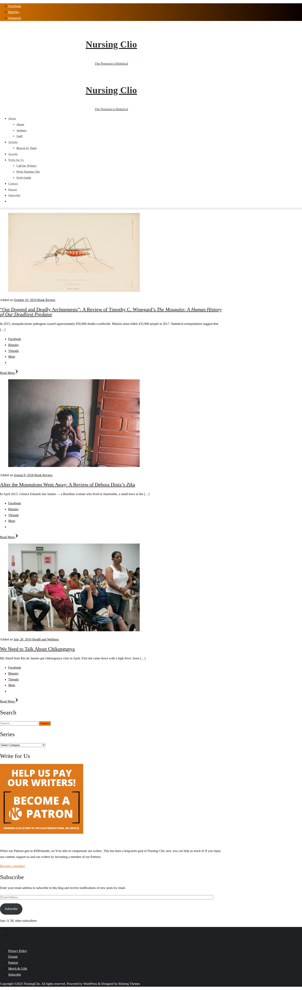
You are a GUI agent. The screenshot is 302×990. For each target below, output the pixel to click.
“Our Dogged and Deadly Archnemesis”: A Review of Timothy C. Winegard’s (111, 312)
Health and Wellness (45, 639)
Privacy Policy (17, 951)
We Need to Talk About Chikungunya (37, 649)
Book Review (46, 300)
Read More (7, 373)
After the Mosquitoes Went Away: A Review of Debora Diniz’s (67, 484)
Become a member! (12, 866)
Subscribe (11, 909)
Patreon (13, 962)
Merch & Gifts (17, 968)
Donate (13, 956)
